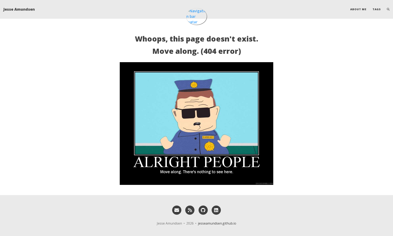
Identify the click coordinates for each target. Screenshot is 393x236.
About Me (358, 9)
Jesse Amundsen (19, 9)
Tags (377, 9)
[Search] (387, 9)
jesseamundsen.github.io (217, 223)
